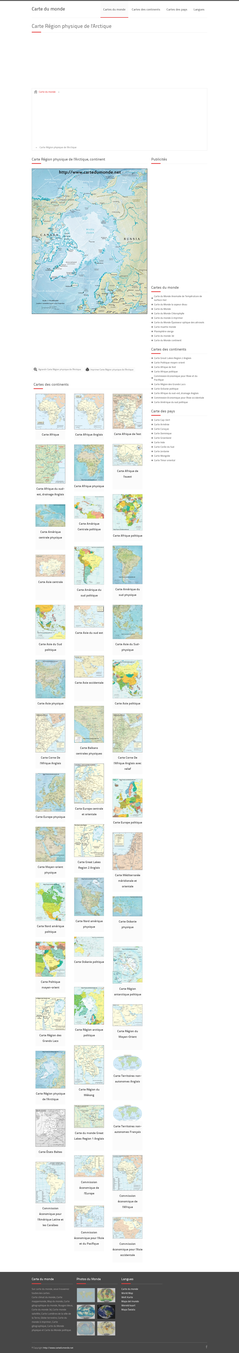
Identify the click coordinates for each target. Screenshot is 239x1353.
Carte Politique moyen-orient (169, 362)
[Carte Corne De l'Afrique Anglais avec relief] (127, 751)
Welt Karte (127, 1297)
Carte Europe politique (127, 822)
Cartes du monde (114, 9)
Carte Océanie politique (89, 961)
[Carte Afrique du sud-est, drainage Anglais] (50, 482)
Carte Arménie (161, 424)
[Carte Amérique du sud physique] (127, 583)
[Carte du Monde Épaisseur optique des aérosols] (106, 1328)
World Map (127, 1293)
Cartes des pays (177, 9)
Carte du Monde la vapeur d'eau (170, 304)
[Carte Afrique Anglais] (89, 428)
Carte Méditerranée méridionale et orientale (127, 880)
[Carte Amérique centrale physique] (50, 525)
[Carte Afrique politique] (127, 529)
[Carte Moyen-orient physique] (50, 861)
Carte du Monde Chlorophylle (169, 313)
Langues (199, 9)
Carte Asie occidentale (89, 682)
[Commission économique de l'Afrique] (127, 1189)
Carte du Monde (162, 309)
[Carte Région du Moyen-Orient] (127, 1025)
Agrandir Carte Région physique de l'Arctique (59, 369)
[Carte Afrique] (50, 428)
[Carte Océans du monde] (86, 1328)
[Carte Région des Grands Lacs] (50, 1029)
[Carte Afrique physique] (89, 480)
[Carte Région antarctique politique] (127, 982)
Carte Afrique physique (89, 486)
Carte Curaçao (161, 429)
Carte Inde (159, 442)
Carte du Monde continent (167, 340)
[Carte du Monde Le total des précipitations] (86, 1311)
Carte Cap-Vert (162, 420)
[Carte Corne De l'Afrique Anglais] (50, 751)
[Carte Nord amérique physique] (89, 915)
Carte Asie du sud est (89, 632)
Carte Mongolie (162, 455)
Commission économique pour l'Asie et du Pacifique (89, 1238)
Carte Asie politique (127, 703)
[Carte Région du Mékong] (89, 1083)
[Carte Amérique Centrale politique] (89, 517)
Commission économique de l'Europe (89, 1187)
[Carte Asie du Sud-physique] (127, 638)
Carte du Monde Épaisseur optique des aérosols (179, 322)
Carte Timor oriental (164, 460)
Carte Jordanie (161, 451)
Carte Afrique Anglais (89, 434)
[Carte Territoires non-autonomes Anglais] (127, 1069)
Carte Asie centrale (50, 582)
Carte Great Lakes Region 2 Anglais (172, 358)
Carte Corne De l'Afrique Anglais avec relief (127, 763)
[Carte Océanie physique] (127, 915)
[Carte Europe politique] (127, 816)
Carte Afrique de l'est (127, 434)
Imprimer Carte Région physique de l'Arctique (111, 369)
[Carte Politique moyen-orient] (50, 975)
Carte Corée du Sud (164, 446)
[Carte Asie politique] (127, 697)
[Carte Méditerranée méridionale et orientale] (127, 869)
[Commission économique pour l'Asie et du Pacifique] (89, 1226)
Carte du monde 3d (164, 335)
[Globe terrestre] (106, 1311)
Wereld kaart (128, 1305)
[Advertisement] (119, 62)
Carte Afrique (50, 434)
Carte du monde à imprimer (168, 318)
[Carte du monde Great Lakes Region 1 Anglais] (89, 1127)
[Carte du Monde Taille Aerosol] (106, 1295)
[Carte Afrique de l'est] (127, 428)
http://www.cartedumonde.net (58, 1347)
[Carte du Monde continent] (86, 1295)
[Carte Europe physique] (50, 810)
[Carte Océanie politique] (89, 955)
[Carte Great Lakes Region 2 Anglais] (89, 856)
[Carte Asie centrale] (50, 576)
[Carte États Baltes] (50, 1145)
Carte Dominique (163, 433)
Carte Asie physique (50, 703)
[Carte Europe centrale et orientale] (89, 802)
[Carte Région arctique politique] (89, 1023)
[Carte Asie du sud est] (89, 626)
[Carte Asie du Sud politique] (50, 638)
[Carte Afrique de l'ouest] (127, 465)
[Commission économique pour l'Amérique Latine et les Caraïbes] (50, 1202)
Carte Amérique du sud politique (171, 402)
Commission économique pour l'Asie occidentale (127, 1249)
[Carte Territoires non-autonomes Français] (127, 1120)
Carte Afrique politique (127, 535)
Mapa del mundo (130, 1301)
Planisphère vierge (164, 331)
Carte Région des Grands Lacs (169, 384)
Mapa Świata (128, 1309)
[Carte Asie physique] (50, 697)
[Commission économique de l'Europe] (89, 1176)
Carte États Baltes (50, 1152)
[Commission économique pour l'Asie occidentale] (127, 1237)
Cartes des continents (146, 9)
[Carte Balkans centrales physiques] (89, 741)
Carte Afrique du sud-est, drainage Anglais (176, 393)
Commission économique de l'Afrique (127, 1201)
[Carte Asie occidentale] (89, 676)
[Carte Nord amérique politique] (50, 920)
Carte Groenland (162, 437)
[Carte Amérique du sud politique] (89, 583)
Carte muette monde (165, 326)
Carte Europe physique (50, 816)
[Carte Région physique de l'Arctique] (90, 313)
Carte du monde (48, 8)
